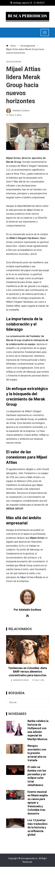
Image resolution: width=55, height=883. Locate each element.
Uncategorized (13, 62)
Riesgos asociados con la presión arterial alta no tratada (37, 753)
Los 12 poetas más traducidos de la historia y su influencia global (38, 827)
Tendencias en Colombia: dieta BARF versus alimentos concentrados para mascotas (27, 671)
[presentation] (9, 660)
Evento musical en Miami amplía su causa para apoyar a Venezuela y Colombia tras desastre (38, 802)
